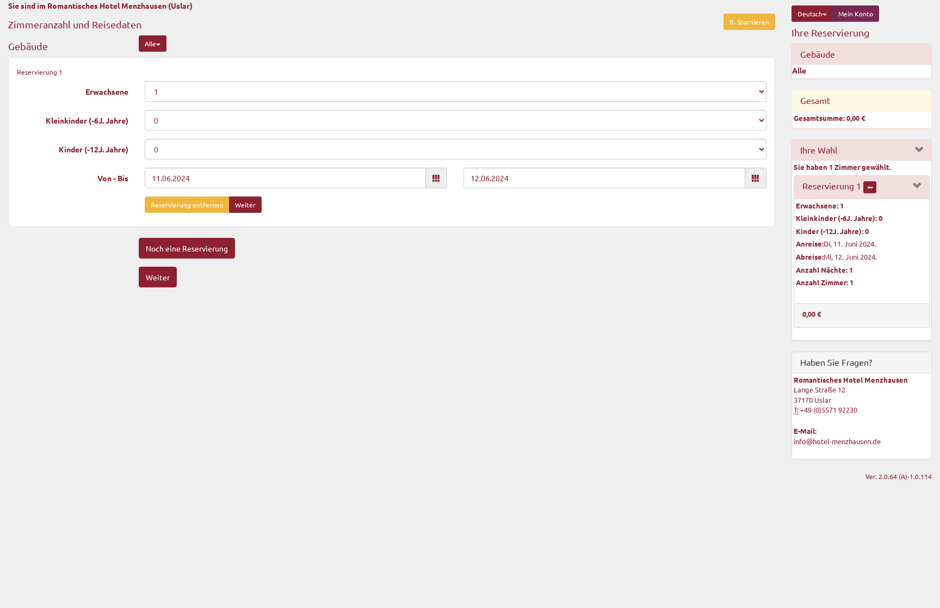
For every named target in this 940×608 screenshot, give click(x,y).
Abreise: (810, 256)
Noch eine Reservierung (187, 248)
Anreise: (810, 243)
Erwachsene (106, 91)
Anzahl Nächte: (824, 269)
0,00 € (811, 313)
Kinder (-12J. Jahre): (832, 231)
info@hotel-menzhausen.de (837, 441)
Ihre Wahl (818, 149)
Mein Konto (855, 13)
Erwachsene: (820, 205)
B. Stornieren (749, 21)
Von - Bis (112, 178)
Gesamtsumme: (829, 117)
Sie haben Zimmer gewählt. (842, 166)
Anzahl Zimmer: (825, 282)
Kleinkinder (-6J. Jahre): (839, 218)
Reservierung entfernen (187, 204)
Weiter (245, 204)
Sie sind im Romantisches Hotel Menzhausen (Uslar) (100, 5)
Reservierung (831, 185)
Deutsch (809, 13)
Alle (150, 43)
